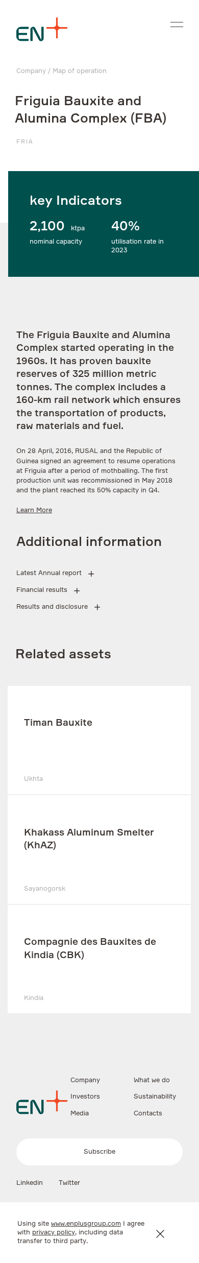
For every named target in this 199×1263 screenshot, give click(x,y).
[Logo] (41, 29)
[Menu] (176, 24)
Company (31, 71)
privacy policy (53, 1232)
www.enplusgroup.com (86, 1224)
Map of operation (80, 71)
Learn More (34, 510)
